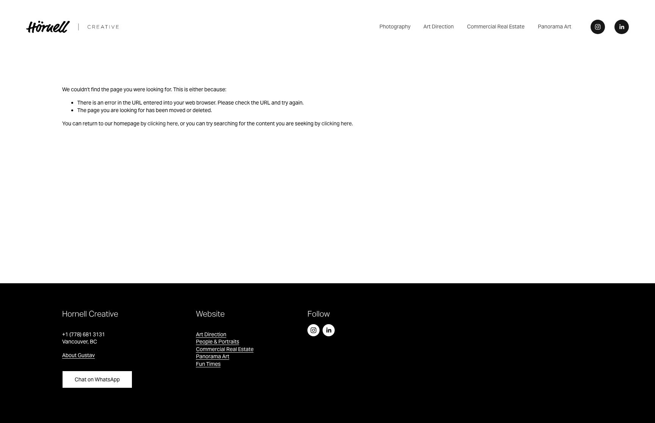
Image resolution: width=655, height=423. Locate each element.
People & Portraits (217, 341)
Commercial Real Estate (496, 26)
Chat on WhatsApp (97, 379)
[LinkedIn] (621, 27)
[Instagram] (598, 27)
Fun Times (208, 364)
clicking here (162, 123)
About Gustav (78, 355)
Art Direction (438, 26)
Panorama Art (554, 26)
